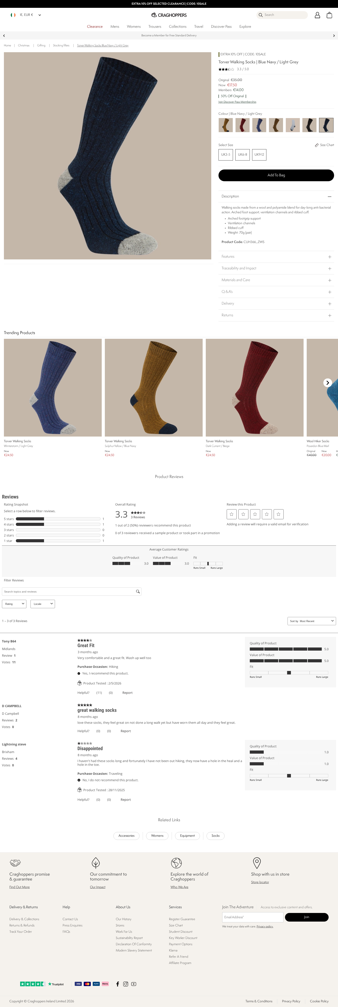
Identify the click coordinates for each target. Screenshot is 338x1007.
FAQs (66, 932)
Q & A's (227, 292)
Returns (227, 315)
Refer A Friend (178, 957)
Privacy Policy (291, 1001)
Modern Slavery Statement (134, 950)
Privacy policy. (265, 926)
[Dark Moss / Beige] (276, 125)
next (334, 35)
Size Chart (176, 925)
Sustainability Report (129, 938)
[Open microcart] (329, 15)
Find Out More (19, 887)
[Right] (327, 382)
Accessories (126, 836)
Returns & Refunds (21, 925)
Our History (123, 919)
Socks (215, 836)
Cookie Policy (319, 1001)
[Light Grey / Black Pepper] (293, 125)
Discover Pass (221, 27)
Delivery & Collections (24, 919)
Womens (134, 27)
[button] (276, 104)
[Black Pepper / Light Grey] (309, 125)
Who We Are (179, 887)
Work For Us (124, 932)
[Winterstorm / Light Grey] (259, 125)
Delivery (228, 304)
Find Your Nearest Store (169, 35)
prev (4, 35)
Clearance (95, 27)
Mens (115, 27)
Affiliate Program (180, 963)
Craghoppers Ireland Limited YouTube (133, 984)
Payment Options (180, 944)
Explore (245, 27)
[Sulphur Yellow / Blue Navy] (226, 125)
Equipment (187, 836)
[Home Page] (169, 15)
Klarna (173, 950)
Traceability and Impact (239, 268)
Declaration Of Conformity (134, 944)
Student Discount (180, 932)
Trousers (154, 27)
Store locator (260, 882)
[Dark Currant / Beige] (243, 125)
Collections (177, 27)
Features (228, 257)
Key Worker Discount (183, 938)
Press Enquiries (72, 925)
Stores (120, 925)
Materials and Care (236, 280)
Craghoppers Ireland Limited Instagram (125, 984)
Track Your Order (20, 932)
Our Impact (97, 887)
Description (230, 196)
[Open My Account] (317, 15)
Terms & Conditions (258, 1001)
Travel (198, 27)
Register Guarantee (182, 919)
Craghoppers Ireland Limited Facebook (117, 984)
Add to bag (276, 175)
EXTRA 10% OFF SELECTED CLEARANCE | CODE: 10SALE (169, 4)
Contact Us (70, 919)
